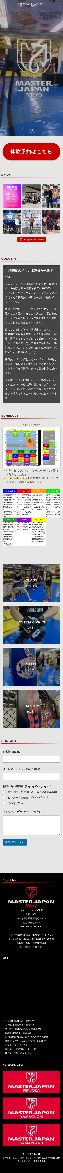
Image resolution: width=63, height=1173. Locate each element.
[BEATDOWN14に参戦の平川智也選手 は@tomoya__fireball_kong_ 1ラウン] (12, 222)
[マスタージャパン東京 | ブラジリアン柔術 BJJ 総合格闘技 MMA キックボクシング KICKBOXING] (31, 5)
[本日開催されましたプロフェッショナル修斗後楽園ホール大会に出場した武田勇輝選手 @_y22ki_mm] (31, 196)
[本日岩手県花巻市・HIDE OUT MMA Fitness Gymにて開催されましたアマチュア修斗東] (51, 196)
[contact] (39, 1153)
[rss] (35, 1153)
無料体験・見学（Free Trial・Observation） (33, 791)
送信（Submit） (14, 842)
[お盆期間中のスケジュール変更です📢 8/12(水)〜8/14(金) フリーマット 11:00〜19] (12, 196)
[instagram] (31, 1153)
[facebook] (23, 1153)
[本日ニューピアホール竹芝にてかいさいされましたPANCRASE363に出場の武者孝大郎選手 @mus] (51, 222)
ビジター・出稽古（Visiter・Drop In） (30, 797)
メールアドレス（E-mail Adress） (24, 769)
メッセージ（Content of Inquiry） (24, 811)
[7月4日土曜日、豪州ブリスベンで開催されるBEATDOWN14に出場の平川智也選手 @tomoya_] (31, 222)
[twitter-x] (27, 1153)
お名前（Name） (13, 751)
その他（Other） (17, 803)
